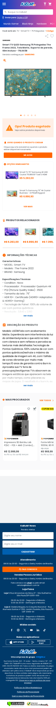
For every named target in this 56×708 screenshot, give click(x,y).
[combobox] (28, 12)
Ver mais (28, 206)
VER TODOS (45, 400)
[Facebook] (11, 630)
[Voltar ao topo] (28, 651)
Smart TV (26, 31)
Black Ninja (27, 23)
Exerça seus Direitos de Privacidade (28, 696)
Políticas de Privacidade (28, 692)
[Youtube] (31, 630)
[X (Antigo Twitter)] (24, 630)
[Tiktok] (44, 630)
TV (18, 31)
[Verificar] (15, 704)
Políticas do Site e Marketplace (28, 687)
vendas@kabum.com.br (28, 585)
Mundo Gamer (11, 23)
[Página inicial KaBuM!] (28, 4)
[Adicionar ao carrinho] (34, 409)
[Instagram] (18, 630)
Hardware (42, 23)
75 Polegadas (39, 31)
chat (29, 583)
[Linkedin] (38, 630)
